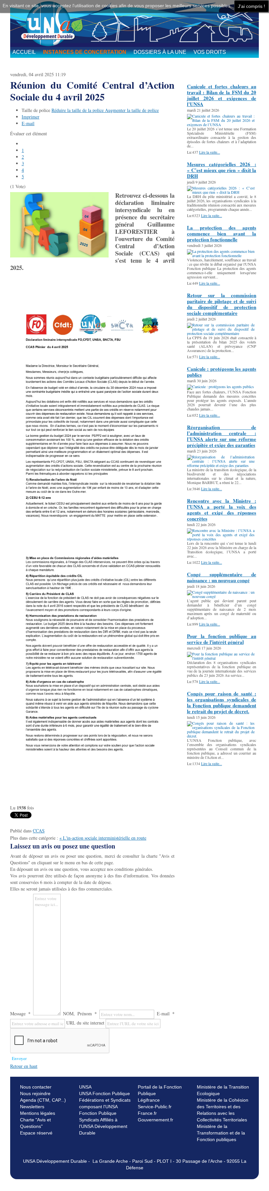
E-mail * (166, 1013)
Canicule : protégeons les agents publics (221, 371)
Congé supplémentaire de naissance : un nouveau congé (221, 577)
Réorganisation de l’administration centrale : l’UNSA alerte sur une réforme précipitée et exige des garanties (221, 436)
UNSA (85, 1087)
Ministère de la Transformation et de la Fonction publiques (221, 1133)
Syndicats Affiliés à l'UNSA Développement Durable (103, 1126)
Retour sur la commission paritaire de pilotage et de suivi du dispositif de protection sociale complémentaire (221, 304)
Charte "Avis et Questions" (35, 1123)
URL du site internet (85, 1023)
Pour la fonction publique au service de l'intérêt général (221, 639)
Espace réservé (36, 1133)
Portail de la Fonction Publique (160, 1090)
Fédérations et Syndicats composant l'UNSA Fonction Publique (105, 1106)
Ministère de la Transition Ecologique (223, 1090)
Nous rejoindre (35, 1093)
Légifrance (149, 1100)
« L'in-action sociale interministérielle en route (102, 838)
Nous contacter (36, 1087)
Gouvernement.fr (155, 1119)
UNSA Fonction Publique (104, 1093)
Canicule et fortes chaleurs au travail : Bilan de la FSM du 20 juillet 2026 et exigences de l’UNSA (221, 95)
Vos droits (210, 52)
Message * (20, 1013)
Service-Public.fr (155, 1106)
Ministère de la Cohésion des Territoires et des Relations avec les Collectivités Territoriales (222, 1109)
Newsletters (32, 1106)
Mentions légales (37, 1113)
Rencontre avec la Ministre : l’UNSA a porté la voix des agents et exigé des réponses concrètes (221, 509)
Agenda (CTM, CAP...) (43, 1100)
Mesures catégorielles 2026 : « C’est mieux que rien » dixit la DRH (221, 170)
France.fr (147, 1113)
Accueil (24, 52)
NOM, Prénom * (80, 1013)
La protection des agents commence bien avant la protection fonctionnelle (221, 233)
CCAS (39, 830)
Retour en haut (23, 1066)
